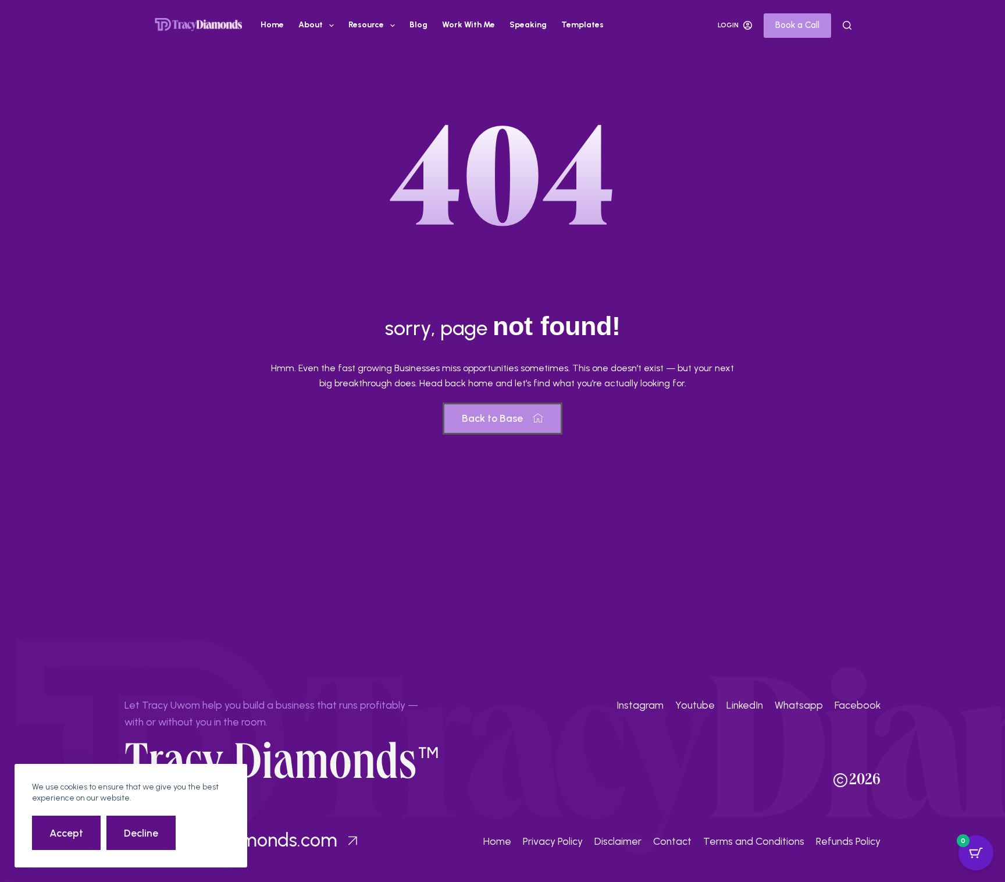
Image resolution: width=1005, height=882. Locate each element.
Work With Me (468, 25)
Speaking (528, 25)
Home (272, 25)
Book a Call (797, 25)
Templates (582, 25)
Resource (366, 25)
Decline (141, 833)
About (310, 25)
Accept (66, 833)
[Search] (847, 25)
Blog (418, 25)
